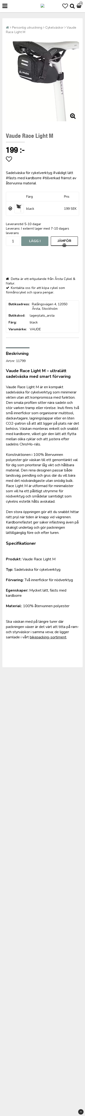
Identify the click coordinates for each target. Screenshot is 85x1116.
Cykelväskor (54, 27)
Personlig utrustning (27, 27)
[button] (65, 6)
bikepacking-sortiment (48, 637)
